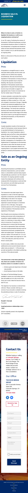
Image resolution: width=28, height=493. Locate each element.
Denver (8, 359)
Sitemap (14, 490)
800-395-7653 (18, 1)
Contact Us (7, 1)
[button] (25, 5)
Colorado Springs (13, 357)
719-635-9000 (10, 393)
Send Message (14, 462)
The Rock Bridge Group (9, 329)
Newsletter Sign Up (12, 404)
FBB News (16, 329)
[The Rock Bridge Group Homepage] (4, 5)
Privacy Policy (14, 488)
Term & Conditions (14, 485)
